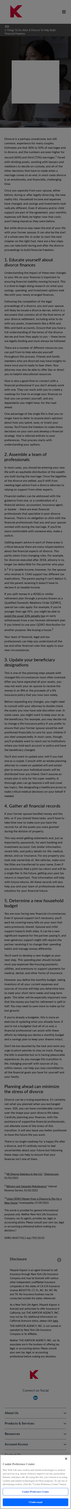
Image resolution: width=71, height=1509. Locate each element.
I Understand (35, 1502)
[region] (35, 1482)
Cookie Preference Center (35, 1491)
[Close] (66, 1459)
